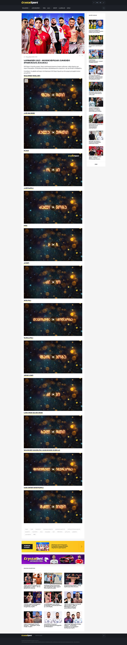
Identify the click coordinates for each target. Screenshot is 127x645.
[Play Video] (53, 95)
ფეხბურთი (25, 8)
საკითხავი (62, 8)
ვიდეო (55, 8)
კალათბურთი (36, 8)
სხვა (48, 8)
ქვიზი (68, 8)
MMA (44, 8)
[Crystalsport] (30, 2)
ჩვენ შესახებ (38, 635)
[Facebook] (103, 635)
